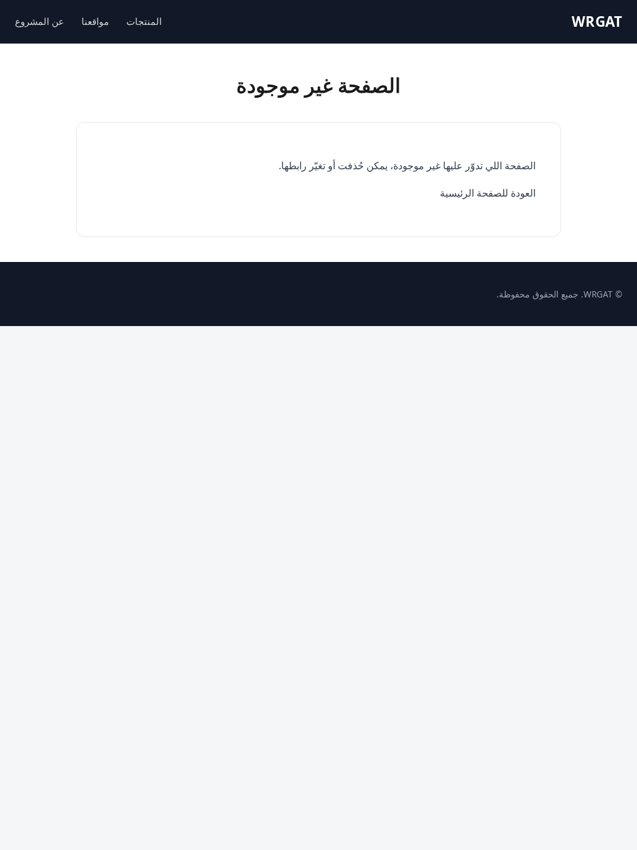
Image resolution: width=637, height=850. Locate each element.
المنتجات (144, 21)
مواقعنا (95, 21)
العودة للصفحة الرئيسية (488, 193)
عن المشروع (39, 21)
